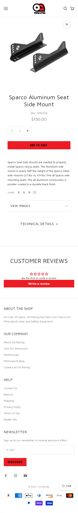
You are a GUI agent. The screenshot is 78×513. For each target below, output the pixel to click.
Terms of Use (12, 413)
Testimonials (11, 354)
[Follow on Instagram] (15, 476)
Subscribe (15, 462)
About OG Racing (14, 342)
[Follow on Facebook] (6, 476)
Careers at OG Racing (17, 367)
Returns (8, 394)
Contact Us (10, 388)
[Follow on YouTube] (25, 476)
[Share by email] (34, 192)
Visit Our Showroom (16, 348)
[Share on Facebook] (18, 192)
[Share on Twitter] (24, 192)
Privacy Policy (12, 406)
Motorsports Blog (14, 361)
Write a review (39, 283)
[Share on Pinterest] (29, 192)
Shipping (9, 400)
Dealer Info (10, 419)
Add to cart (39, 145)
